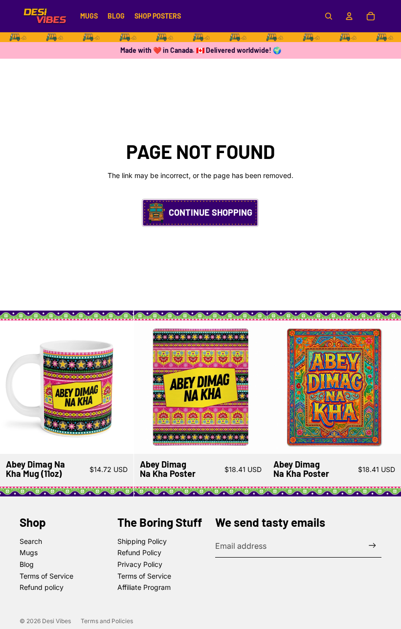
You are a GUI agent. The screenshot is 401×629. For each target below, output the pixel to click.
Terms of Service (46, 576)
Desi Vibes (56, 621)
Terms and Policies (107, 621)
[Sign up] (372, 546)
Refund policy (42, 587)
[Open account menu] (349, 16)
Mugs (29, 552)
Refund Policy (139, 552)
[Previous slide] (14, 387)
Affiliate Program (144, 587)
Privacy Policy (139, 564)
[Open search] (328, 16)
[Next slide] (119, 387)
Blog (27, 564)
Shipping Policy (142, 541)
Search (31, 541)
